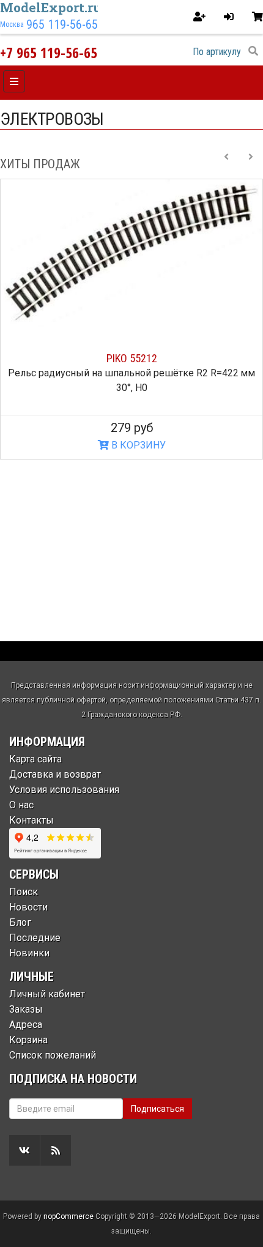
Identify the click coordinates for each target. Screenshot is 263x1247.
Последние (35, 938)
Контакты (31, 820)
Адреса (25, 1024)
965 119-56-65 (62, 24)
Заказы (26, 1009)
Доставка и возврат (55, 774)
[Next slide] (251, 164)
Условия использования (64, 789)
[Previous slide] (226, 164)
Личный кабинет (47, 994)
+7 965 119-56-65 (48, 52)
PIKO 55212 (131, 358)
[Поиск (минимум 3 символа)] (253, 51)
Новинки (29, 953)
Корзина (28, 1040)
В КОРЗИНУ (137, 445)
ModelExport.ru (51, 7)
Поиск (23, 892)
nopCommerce (68, 1216)
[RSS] (55, 1150)
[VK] (24, 1150)
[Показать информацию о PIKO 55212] (131, 253)
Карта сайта (35, 759)
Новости (28, 907)
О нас (21, 805)
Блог (20, 922)
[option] (131, 319)
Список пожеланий (52, 1055)
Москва (12, 24)
